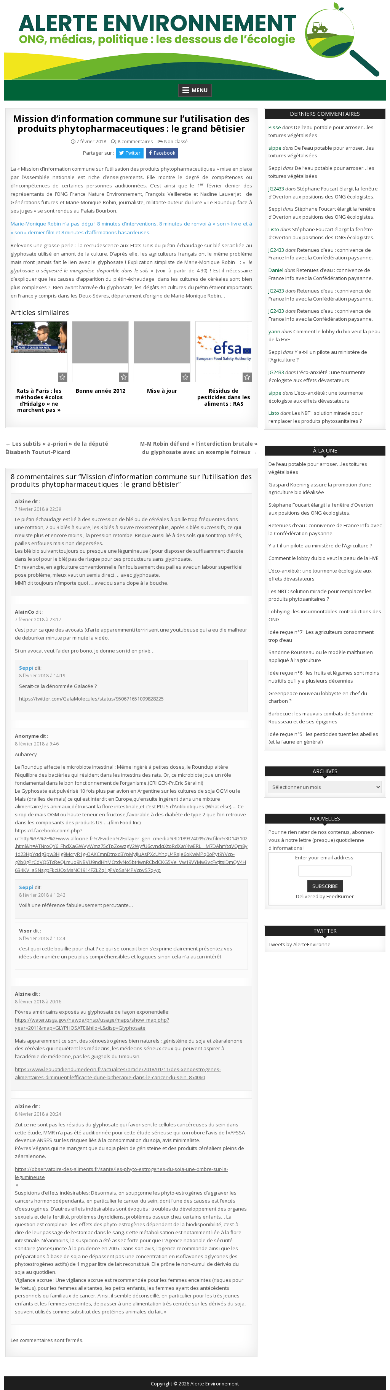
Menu (200, 90)
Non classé (176, 141)
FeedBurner (340, 896)
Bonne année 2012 (100, 390)
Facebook (164, 153)
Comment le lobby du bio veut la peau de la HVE (324, 558)
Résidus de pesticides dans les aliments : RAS (223, 397)
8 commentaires (135, 141)
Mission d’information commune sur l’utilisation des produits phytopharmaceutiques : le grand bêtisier (131, 123)
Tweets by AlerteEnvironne (300, 944)
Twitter (133, 153)
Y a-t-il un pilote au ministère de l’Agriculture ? (320, 545)
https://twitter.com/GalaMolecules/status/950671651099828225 (91, 698)
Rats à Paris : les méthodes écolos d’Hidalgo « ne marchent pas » (39, 400)
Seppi (26, 667)
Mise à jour (162, 390)
